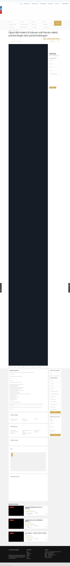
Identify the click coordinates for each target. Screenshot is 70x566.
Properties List (26, 3)
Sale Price (51, 419)
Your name (51, 60)
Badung (17, 41)
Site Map (28, 552)
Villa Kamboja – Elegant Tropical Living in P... (35, 533)
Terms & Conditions (28, 555)
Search (55, 412)
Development (10, 30)
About (28, 551)
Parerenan (26, 509)
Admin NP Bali (52, 53)
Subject (50, 70)
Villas (17, 30)
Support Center (29, 553)
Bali (15, 420)
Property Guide (35, 3)
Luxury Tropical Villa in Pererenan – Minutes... (34, 520)
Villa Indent (14, 30)
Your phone (51, 67)
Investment (50, 3)
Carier (28, 557)
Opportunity (28, 558)
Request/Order (43, 3)
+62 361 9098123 (50, 553)
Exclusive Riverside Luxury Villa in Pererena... (33, 508)
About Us (56, 3)
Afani (28, 526)
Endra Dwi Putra (29, 539)
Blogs (27, 556)
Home (21, 3)
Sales (19, 30)
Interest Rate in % (52, 430)
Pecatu (20, 41)
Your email (51, 63)
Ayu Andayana (29, 513)
